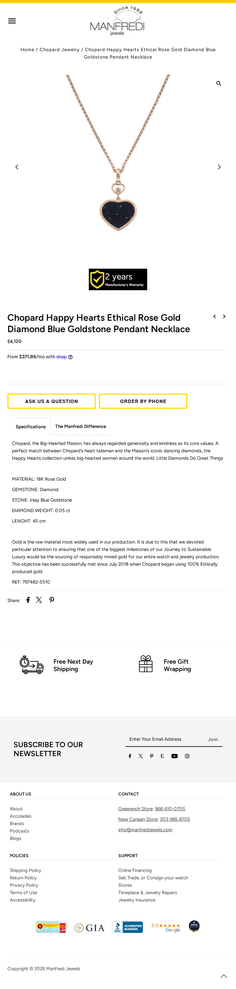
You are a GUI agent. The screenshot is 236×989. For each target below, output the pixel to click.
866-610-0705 (170, 809)
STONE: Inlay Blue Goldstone (42, 500)
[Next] (219, 167)
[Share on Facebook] (28, 601)
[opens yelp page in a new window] (51, 931)
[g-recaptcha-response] (118, 984)
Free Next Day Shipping (73, 665)
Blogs (15, 838)
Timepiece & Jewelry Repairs (147, 892)
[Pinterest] (151, 757)
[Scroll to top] (224, 977)
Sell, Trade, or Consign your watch (153, 878)
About (16, 809)
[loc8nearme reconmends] (194, 931)
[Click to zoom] (219, 84)
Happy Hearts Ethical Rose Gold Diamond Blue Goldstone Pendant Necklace (98, 323)
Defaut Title (118, 368)
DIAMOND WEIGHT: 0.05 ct (41, 510)
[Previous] (17, 167)
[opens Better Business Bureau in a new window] (127, 931)
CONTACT (128, 794)
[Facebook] (130, 757)
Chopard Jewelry (60, 49)
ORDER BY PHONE (143, 401)
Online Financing (135, 870)
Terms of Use (23, 892)
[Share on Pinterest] (51, 601)
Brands (17, 823)
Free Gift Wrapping (177, 665)
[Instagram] (187, 757)
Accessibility (22, 900)
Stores (125, 885)
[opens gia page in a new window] (89, 931)
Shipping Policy (25, 870)
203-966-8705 (175, 819)
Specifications (31, 426)
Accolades (20, 816)
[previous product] (214, 317)
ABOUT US (20, 794)
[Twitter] (141, 757)
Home (27, 49)
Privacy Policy (24, 885)
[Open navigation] (12, 21)
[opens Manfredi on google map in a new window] (165, 931)
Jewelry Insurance (136, 900)
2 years (118, 276)
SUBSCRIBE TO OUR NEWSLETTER (48, 749)
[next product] (224, 317)
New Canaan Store (138, 819)
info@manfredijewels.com (145, 829)
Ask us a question (51, 401)
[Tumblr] (162, 757)
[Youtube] (174, 757)
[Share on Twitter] (39, 601)
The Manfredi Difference (80, 426)
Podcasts (19, 831)
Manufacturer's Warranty (124, 285)
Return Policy (23, 878)
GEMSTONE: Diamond (35, 489)
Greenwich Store (135, 809)
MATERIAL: (39, 479)
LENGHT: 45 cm (29, 521)
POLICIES (19, 855)
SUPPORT (128, 855)
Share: (13, 600)
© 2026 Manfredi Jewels (55, 968)
